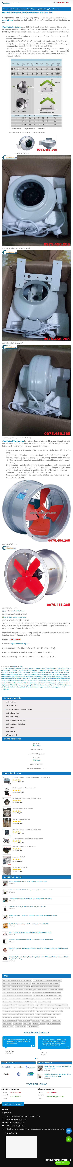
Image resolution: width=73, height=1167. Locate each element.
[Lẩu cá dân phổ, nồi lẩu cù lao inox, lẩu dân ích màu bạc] (6, 801)
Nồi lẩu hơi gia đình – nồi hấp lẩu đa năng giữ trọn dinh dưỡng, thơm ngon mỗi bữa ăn (33, 915)
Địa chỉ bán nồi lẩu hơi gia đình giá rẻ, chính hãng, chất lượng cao (27, 906)
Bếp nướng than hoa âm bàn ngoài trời (23, 808)
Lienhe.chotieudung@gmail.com (16, 1125)
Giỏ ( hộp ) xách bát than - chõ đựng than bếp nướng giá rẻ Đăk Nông (53, 1008)
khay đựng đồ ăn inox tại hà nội (10, 1020)
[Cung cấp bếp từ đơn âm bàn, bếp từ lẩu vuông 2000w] (6, 832)
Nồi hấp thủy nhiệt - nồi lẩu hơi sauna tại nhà (24, 788)
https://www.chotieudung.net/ (17, 1122)
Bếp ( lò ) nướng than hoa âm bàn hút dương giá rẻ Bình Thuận (17, 980)
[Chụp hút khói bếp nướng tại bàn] (6, 822)
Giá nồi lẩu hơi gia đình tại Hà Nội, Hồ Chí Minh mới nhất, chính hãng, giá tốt (30, 898)
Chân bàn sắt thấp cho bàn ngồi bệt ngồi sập (24, 846)
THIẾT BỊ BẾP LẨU (11, 702)
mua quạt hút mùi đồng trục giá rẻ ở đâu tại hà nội (34, 678)
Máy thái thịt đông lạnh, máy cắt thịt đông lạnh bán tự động (28, 838)
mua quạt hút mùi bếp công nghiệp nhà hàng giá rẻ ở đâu (52, 676)
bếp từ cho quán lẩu (7, 1001)
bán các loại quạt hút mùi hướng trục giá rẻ (36, 668)
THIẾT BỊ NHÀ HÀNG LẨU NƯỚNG (15, 724)
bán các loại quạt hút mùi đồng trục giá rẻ (13, 668)
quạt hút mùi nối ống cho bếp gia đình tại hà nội (54, 685)
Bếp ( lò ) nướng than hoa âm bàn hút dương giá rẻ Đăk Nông (17, 998)
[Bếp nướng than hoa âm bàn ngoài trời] (6, 812)
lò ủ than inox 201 (36, 1020)
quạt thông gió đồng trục (33, 1026)
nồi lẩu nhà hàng (27, 1023)
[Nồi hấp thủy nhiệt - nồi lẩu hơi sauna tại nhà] (6, 791)
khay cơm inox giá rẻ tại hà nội (27, 1014)
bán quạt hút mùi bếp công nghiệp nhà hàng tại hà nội (17, 670)
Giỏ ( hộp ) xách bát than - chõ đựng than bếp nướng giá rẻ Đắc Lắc (18, 1011)
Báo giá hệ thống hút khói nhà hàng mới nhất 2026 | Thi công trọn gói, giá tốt (30, 932)
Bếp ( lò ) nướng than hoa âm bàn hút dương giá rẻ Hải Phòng (45, 986)
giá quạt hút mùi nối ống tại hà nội (28, 676)
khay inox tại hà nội (7, 1017)
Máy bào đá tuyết (11, 735)
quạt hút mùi (7, 20)
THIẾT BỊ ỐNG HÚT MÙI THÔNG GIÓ (15, 720)
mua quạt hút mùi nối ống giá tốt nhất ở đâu (15, 680)
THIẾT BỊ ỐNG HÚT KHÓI (12, 713)
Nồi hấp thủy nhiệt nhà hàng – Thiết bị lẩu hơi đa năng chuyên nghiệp (28, 881)
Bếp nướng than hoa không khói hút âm (19, 709)
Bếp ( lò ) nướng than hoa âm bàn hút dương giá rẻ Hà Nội (16, 986)
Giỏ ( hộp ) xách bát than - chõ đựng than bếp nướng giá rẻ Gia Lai (18, 1005)
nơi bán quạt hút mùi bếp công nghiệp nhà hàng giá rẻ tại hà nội (43, 680)
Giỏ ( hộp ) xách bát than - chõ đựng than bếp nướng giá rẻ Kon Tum (51, 1005)
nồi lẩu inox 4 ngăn (17, 1023)
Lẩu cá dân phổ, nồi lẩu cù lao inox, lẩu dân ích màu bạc (27, 798)
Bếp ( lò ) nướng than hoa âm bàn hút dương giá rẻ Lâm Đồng (46, 992)
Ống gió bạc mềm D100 (19, 857)
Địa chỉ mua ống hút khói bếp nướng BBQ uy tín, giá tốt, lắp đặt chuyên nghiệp (31, 939)
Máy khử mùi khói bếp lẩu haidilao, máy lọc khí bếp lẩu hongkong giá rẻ (31, 777)
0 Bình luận (6, 689)
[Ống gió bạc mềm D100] (6, 860)
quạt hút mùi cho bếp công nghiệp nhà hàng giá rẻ (29, 682)
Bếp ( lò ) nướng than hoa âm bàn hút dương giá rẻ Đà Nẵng (47, 995)
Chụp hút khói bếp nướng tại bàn (21, 819)
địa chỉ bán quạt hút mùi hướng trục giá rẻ (30, 672)
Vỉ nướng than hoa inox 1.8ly (20, 867)
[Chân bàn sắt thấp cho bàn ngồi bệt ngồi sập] (6, 850)
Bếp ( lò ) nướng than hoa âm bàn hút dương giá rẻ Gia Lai (45, 983)
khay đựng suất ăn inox (33, 1017)
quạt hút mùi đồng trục (21, 1026)
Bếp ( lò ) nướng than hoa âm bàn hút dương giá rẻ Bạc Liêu (47, 980)
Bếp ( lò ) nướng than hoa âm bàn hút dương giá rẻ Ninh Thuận (17, 995)
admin (15, 666)
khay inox (49, 1014)
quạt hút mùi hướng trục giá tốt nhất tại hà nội (29, 685)
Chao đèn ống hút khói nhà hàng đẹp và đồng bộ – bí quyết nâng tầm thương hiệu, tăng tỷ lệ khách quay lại (38, 948)
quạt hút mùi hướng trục (8, 1026)
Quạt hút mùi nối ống (11, 27)
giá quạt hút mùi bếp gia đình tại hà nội (38, 674)
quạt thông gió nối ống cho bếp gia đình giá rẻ (53, 687)
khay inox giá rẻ (56, 1014)
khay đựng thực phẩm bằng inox (48, 1017)
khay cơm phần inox (40, 1014)
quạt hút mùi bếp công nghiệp (53, 1023)
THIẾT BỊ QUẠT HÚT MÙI (12, 717)
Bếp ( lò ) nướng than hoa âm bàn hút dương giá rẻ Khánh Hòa (48, 989)
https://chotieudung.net (19, 644)
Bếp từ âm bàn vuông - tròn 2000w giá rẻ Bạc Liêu (25, 1001)
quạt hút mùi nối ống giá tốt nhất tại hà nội (29, 687)
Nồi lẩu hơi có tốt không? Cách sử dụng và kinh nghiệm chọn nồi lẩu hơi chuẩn (31, 890)
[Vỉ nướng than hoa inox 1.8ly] (6, 870)
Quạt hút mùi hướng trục (13, 441)
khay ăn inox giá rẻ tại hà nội (20, 1017)
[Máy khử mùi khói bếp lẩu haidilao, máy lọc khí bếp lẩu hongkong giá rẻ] (6, 781)
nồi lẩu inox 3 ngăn (7, 1023)
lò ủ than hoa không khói (24, 1020)
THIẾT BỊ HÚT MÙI (11, 731)
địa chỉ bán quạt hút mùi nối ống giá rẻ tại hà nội (54, 672)
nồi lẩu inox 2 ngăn (56, 1020)
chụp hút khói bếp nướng (44, 1001)
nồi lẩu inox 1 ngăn (46, 1020)
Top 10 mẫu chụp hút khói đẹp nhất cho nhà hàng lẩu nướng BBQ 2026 (28, 924)
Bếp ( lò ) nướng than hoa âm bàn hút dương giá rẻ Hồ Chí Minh (17, 989)
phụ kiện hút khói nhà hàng (39, 1023)
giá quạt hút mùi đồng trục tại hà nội (57, 674)
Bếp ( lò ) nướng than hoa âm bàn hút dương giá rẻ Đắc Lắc (46, 998)
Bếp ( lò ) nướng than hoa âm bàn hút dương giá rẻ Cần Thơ (17, 983)
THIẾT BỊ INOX (10, 727)
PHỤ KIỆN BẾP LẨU (11, 705)
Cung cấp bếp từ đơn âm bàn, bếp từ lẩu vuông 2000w (27, 829)
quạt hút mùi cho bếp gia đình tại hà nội (52, 682)
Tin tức (21, 666)
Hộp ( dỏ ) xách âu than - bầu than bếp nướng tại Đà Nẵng (49, 1011)
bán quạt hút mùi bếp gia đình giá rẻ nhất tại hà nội (45, 670)
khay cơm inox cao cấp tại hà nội (10, 1014)
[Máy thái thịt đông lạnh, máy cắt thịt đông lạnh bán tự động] (6, 841)
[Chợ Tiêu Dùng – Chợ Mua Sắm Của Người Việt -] (10, 3)
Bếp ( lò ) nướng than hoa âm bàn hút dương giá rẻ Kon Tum (17, 992)
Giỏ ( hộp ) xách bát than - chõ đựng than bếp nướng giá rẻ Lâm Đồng (19, 1008)
